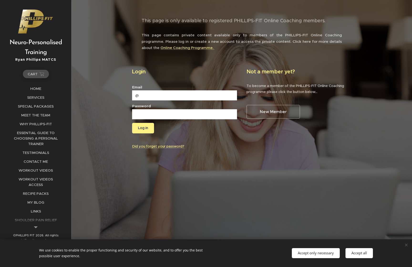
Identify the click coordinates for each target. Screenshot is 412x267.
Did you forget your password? (158, 146)
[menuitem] (35, 88)
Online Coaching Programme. (187, 47)
